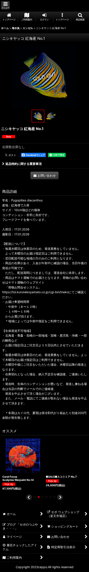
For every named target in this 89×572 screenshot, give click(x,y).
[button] (5, 5)
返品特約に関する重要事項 (23, 164)
